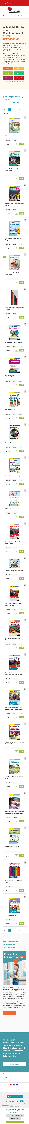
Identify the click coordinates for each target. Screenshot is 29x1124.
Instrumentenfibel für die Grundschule (12, 273)
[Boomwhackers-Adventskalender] (14, 365)
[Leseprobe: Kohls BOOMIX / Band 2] (16, 418)
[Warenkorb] (26, 15)
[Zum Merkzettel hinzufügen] (25, 117)
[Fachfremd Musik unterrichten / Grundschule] (14, 732)
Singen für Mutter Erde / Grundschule (12, 169)
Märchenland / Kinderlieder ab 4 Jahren (14, 204)
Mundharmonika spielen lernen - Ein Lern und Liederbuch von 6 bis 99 (14, 812)
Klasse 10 (19, 78)
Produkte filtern (15, 102)
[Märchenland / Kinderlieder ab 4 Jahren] (14, 193)
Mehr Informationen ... (14, 1112)
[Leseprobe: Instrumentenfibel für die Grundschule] (16, 282)
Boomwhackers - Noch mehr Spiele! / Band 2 (13, 604)
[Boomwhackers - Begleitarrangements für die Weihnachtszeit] (14, 662)
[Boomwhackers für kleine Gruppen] (14, 628)
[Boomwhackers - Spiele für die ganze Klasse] (14, 531)
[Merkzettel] (18, 15)
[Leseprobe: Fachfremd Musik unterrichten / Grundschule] (16, 751)
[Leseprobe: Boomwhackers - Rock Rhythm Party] (16, 890)
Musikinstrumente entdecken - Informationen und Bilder (14, 847)
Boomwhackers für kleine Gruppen (12, 639)
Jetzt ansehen (21, 4)
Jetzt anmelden (14, 1064)
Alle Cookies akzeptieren (15, 1122)
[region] (14, 3)
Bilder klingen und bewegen (13, 476)
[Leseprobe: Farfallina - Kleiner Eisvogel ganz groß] (16, 786)
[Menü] (3, 15)
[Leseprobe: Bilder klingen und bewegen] (16, 484)
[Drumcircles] (14, 432)
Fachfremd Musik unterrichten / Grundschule (14, 743)
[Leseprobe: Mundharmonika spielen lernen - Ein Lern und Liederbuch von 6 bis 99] (16, 821)
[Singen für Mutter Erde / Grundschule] (14, 158)
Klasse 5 (7, 68)
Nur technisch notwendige (15, 1115)
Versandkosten (5, 1105)
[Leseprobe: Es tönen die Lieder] (16, 923)
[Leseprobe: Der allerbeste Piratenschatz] (16, 350)
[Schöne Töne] (14, 498)
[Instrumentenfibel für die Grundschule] (14, 262)
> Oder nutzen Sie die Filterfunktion (13, 81)
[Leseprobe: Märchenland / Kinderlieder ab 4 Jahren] (16, 213)
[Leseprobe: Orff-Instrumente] (16, 144)
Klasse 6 (19, 68)
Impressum (21, 1090)
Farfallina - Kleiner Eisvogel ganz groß (14, 777)
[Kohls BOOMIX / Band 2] (14, 399)
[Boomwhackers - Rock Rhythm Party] (14, 870)
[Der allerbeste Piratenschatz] (14, 332)
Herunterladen (9, 1013)
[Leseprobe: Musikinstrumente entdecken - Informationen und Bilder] (16, 855)
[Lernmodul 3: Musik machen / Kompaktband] (14, 228)
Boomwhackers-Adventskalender (10, 376)
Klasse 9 (7, 78)
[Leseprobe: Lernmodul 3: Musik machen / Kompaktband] (16, 248)
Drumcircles (8, 443)
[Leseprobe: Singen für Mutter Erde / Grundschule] (16, 178)
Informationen (7, 1074)
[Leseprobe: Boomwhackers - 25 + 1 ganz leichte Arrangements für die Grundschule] (16, 717)
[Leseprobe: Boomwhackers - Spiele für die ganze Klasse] (16, 551)
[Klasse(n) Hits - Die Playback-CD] (14, 563)
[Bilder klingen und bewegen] (14, 465)
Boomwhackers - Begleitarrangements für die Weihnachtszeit (13, 673)
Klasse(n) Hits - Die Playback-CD (14, 570)
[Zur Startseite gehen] (14, 10)
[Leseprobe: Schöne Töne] (16, 517)
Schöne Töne (9, 509)
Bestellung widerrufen (14, 1097)
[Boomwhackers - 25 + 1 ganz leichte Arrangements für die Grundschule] (14, 697)
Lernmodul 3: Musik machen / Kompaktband (13, 239)
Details (21, 144)
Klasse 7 (7, 73)
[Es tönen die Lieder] (14, 905)
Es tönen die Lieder (10, 915)
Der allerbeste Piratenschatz (13, 342)
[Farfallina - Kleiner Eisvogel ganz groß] (14, 766)
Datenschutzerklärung (10, 1090)
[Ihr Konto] (22, 15)
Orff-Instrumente (10, 136)
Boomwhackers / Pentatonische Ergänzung (14, 308)
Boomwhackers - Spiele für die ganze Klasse (14, 542)
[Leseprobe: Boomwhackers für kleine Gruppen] (16, 648)
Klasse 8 (19, 73)
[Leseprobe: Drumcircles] (16, 451)
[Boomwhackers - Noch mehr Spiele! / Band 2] (14, 593)
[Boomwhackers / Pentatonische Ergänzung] (14, 297)
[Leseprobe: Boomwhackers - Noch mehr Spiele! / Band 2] (16, 613)
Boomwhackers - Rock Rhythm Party (14, 881)
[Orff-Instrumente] (14, 125)
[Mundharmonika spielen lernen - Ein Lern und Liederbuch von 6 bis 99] (14, 801)
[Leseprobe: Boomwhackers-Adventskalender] (16, 385)
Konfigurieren (15, 1118)
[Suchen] (14, 15)
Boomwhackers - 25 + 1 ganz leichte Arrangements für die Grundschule (13, 708)
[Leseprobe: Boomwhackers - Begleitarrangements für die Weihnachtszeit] (16, 682)
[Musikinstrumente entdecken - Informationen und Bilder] (14, 836)
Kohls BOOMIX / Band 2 (12, 410)
